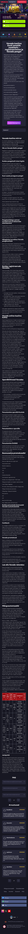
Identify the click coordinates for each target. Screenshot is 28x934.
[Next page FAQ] (18, 800)
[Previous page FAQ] (9, 800)
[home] (4, 2)
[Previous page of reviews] (9, 880)
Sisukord (17, 891)
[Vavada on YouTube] (9, 911)
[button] (26, 8)
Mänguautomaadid (9, 888)
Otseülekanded (20, 888)
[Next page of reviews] (18, 880)
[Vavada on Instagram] (2, 911)
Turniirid (11, 891)
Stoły (5, 891)
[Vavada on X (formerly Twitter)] (6, 911)
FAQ (23, 891)
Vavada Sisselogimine (14, 123)
